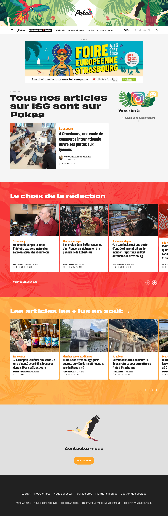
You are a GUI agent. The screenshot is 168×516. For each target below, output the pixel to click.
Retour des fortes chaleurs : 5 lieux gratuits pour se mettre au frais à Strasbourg (131, 363)
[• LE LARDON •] (40, 30)
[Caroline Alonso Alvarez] (61, 157)
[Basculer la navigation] (12, 30)
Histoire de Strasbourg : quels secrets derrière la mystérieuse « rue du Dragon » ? (83, 363)
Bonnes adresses (76, 30)
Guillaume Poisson (20, 264)
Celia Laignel (117, 372)
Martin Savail (68, 372)
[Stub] (127, 30)
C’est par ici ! (84, 460)
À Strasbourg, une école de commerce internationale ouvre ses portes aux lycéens (81, 141)
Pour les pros (83, 493)
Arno (148, 503)
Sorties (90, 30)
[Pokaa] (84, 13)
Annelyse (139, 503)
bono (75, 503)
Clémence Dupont (110, 503)
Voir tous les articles (25, 282)
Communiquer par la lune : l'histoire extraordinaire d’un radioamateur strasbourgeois (31, 248)
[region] (75, 30)
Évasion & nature (105, 30)
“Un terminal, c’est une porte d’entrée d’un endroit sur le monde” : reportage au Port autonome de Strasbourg (130, 250)
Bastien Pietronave (21, 372)
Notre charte (42, 493)
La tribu (26, 493)
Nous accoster (63, 493)
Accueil (13, 92)
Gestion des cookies (133, 493)
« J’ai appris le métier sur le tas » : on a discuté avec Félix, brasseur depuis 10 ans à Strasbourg (34, 363)
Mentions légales (106, 493)
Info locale (60, 30)
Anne (65, 264)
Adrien (71, 264)
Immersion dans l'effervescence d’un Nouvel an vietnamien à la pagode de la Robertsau (82, 248)
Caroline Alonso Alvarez (77, 156)
